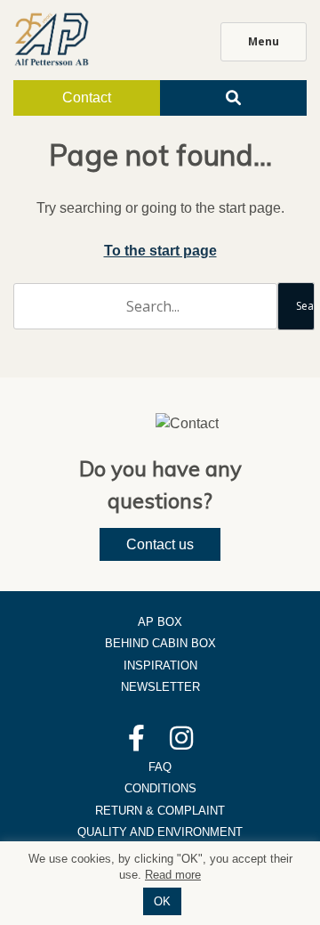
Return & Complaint (160, 810)
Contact (86, 97)
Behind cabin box (160, 643)
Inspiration (160, 665)
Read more (173, 874)
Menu (263, 41)
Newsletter (160, 687)
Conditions (160, 788)
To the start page (160, 250)
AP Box (160, 622)
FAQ (160, 767)
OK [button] (162, 901)
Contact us (160, 544)
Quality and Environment (160, 832)
